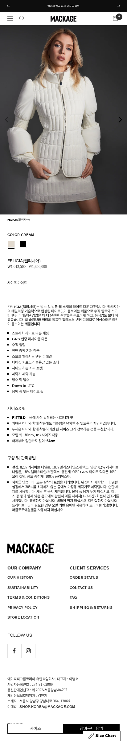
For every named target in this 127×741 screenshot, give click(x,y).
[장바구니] (115, 18)
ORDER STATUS (84, 577)
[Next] (120, 119)
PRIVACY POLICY (22, 607)
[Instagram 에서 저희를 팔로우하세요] (28, 651)
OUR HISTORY (20, 577)
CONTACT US (81, 587)
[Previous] (7, 119)
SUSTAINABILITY (23, 587)
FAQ (73, 597)
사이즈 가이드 (17, 283)
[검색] (22, 18)
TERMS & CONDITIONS (28, 597)
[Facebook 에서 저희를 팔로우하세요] (14, 651)
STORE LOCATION (23, 617)
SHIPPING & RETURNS (91, 607)
